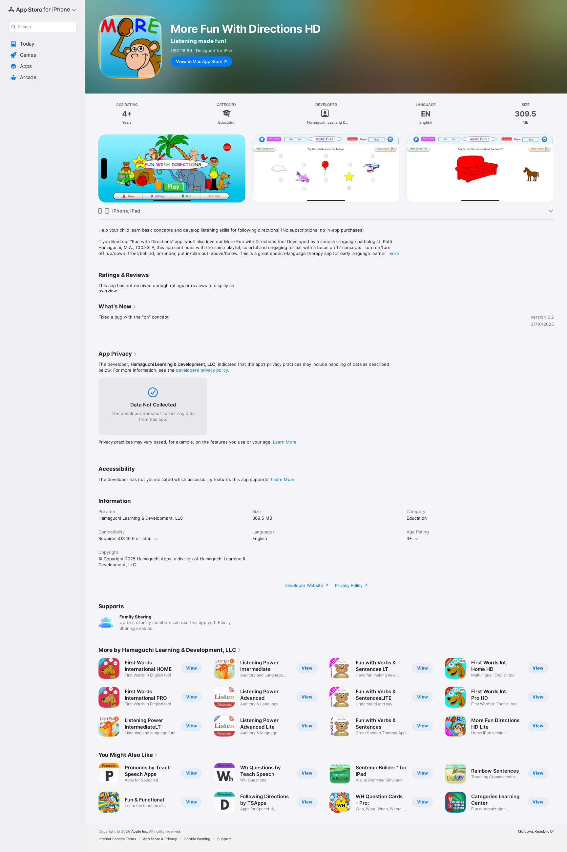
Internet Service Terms (117, 839)
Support (224, 839)
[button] (42, 44)
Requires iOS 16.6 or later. (125, 538)
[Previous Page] (91, 168)
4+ (409, 538)
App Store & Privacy (160, 839)
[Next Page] (560, 168)
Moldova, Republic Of (536, 831)
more (393, 253)
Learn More (285, 442)
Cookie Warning (197, 839)
